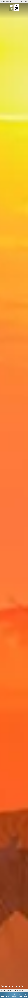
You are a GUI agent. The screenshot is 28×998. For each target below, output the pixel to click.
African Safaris (17, 990)
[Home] (2, 990)
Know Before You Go (8, 990)
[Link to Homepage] (14, 8)
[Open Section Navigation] (26, 990)
